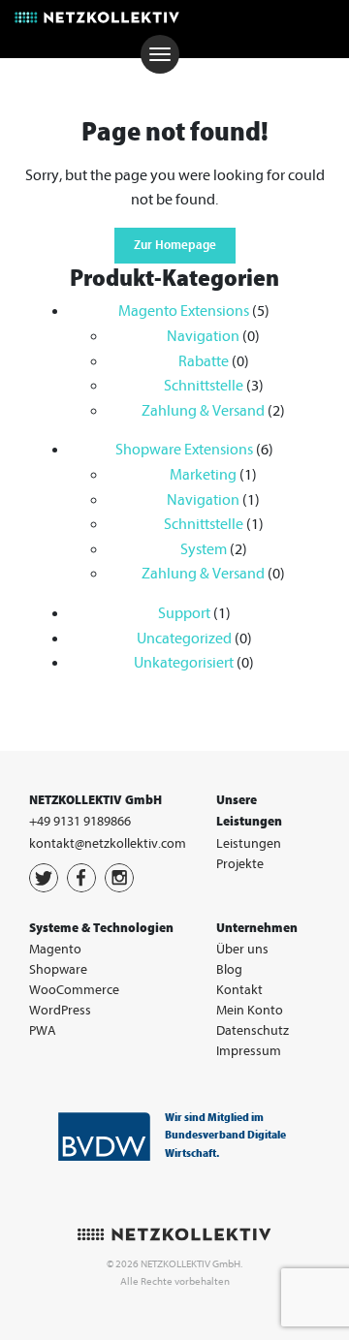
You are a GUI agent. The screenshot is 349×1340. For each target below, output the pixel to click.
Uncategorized (184, 638)
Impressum (248, 1051)
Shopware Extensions (184, 449)
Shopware (58, 969)
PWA (42, 1030)
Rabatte (203, 361)
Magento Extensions (183, 311)
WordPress (60, 1010)
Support (184, 613)
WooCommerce (74, 990)
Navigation (203, 336)
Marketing (203, 474)
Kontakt (239, 990)
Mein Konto (249, 1010)
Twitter (43, 877)
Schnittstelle (203, 385)
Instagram (119, 877)
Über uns (242, 949)
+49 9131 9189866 (80, 821)
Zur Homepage (175, 244)
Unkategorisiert (184, 662)
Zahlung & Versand (203, 411)
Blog (229, 969)
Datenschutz (252, 1030)
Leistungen (248, 843)
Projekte (240, 864)
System (203, 549)
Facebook (81, 877)
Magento (55, 949)
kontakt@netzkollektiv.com (107, 843)
